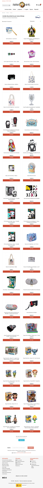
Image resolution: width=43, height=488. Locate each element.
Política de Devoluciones (6, 472)
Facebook (3, 477)
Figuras (31, 9)
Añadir (11, 43)
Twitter (4, 477)
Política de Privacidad (6, 468)
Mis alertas (18, 465)
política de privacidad (28, 452)
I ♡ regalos (26, 9)
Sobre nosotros (5, 462)
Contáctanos (4, 473)
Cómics (14, 9)
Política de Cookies (5, 465)
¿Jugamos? (19, 9)
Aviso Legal (4, 467)
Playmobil (36, 9)
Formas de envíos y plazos (7, 460)
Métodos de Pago (5, 464)
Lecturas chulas (8, 9)
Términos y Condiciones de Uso (7, 461)
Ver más (11, 89)
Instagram (6, 477)
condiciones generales (19, 452)
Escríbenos (33, 461)
